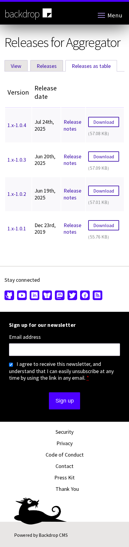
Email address (25, 337)
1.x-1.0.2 (17, 193)
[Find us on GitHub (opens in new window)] (10, 296)
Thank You (67, 488)
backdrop (22, 14)
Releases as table (94, 65)
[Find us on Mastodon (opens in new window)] (59, 296)
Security (65, 431)
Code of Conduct (65, 454)
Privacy (64, 443)
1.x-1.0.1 (17, 228)
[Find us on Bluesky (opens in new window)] (47, 296)
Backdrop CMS (53, 535)
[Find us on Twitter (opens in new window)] (72, 296)
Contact (65, 466)
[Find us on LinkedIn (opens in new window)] (34, 296)
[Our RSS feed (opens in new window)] (96, 296)
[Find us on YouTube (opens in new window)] (22, 296)
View (16, 65)
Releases (47, 65)
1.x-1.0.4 (17, 125)
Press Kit (64, 477)
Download (103, 122)
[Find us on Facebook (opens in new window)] (85, 296)
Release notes (72, 125)
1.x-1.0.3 (17, 159)
